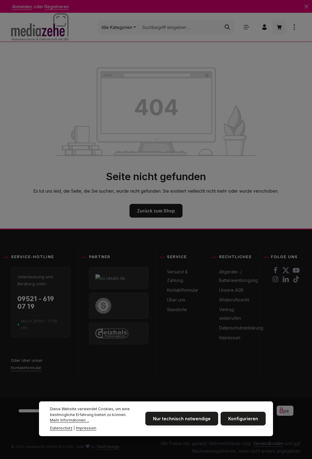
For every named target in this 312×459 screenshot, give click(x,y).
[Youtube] (296, 272)
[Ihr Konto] (264, 27)
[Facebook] (276, 272)
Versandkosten (268, 443)
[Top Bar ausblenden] (306, 6)
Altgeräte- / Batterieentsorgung (238, 276)
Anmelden (22, 6)
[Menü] (246, 27)
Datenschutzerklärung (241, 327)
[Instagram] (276, 280)
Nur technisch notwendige (182, 418)
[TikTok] (296, 280)
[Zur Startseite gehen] (40, 27)
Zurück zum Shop (156, 210)
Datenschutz (61, 428)
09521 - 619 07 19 (35, 302)
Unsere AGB (231, 290)
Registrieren (56, 6)
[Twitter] (286, 272)
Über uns (176, 299)
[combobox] (180, 27)
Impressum (229, 337)
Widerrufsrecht (234, 299)
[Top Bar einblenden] (294, 27)
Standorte (177, 309)
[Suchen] (227, 27)
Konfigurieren (243, 418)
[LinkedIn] (286, 280)
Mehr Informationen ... (69, 420)
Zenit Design (108, 446)
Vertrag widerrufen (230, 314)
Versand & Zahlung (177, 276)
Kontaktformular (26, 367)
